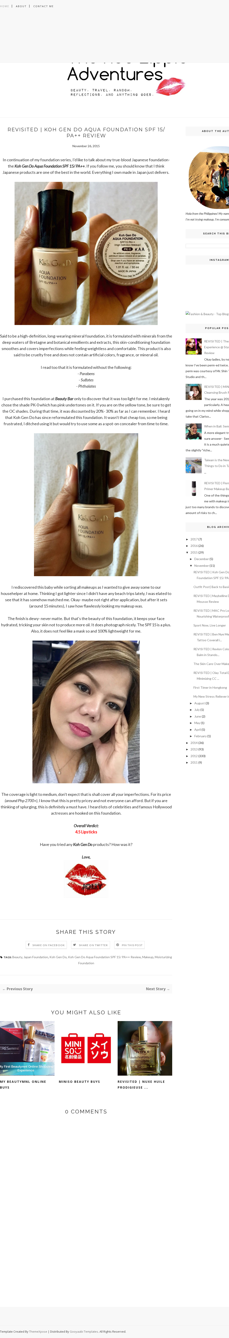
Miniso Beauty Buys (79, 1081)
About (21, 6)
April (197, 729)
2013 (194, 749)
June (197, 716)
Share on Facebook (48, 945)
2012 (194, 756)
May (197, 723)
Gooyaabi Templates (84, 1332)
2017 (194, 539)
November (201, 565)
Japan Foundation (35, 957)
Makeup (147, 957)
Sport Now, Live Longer (209, 625)
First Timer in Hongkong (210, 687)
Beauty (17, 957)
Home (4, 6)
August (199, 703)
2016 (194, 546)
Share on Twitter (93, 945)
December (201, 559)
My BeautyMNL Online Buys (23, 1084)
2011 (194, 762)
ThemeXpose (38, 1332)
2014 (194, 743)
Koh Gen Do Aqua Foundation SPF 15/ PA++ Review (104, 957)
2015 (194, 552)
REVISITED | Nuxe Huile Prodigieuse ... (141, 1084)
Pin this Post (132, 945)
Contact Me (43, 6)
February (200, 736)
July (197, 709)
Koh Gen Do (58, 957)
